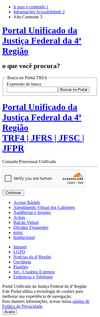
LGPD (19, 251)
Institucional (24, 237)
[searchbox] (32, 90)
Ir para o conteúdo (31, 6)
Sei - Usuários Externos (34, 271)
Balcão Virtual (26, 222)
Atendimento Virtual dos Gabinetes (44, 207)
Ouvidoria (22, 261)
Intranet (20, 246)
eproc (18, 232)
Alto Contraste (27, 16)
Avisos (19, 217)
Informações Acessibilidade (39, 11)
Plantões (20, 266)
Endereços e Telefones (33, 276)
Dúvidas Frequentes (30, 227)
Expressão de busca (24, 84)
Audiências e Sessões (32, 212)
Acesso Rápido (26, 202)
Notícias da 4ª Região (32, 256)
